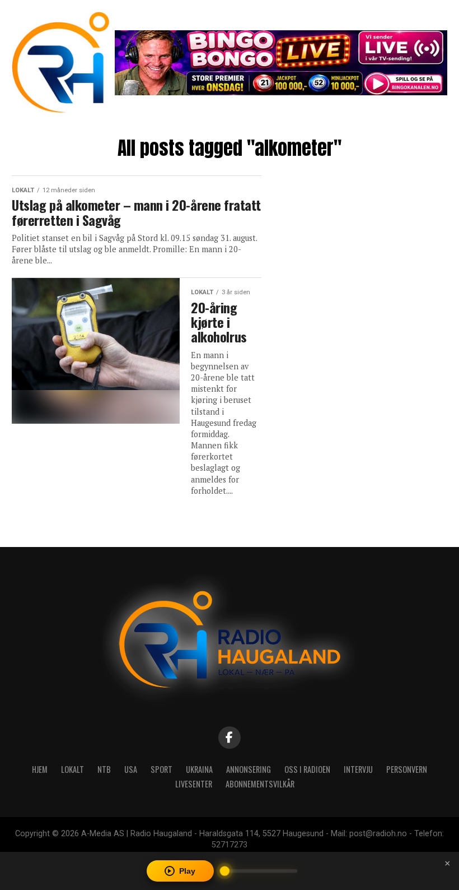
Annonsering (248, 769)
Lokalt (72, 769)
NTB (104, 769)
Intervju (358, 769)
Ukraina (199, 769)
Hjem (40, 769)
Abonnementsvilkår (260, 784)
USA (130, 769)
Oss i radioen (307, 769)
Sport (161, 769)
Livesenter (193, 784)
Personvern (406, 769)
